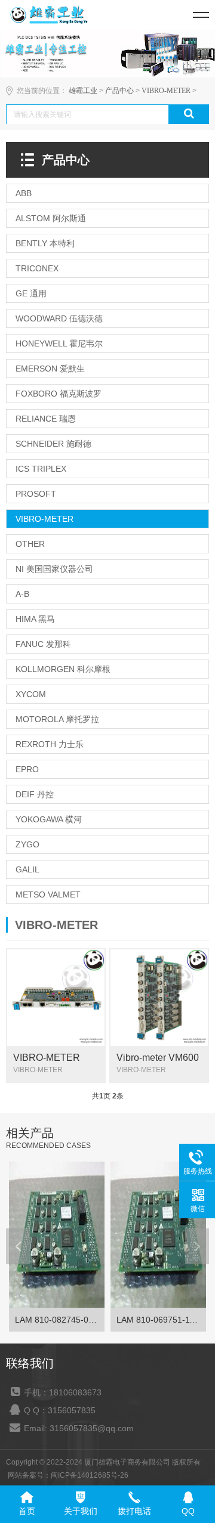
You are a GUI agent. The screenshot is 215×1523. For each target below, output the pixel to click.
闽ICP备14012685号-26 (89, 1475)
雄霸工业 (83, 90)
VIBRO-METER (166, 90)
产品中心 (119, 90)
